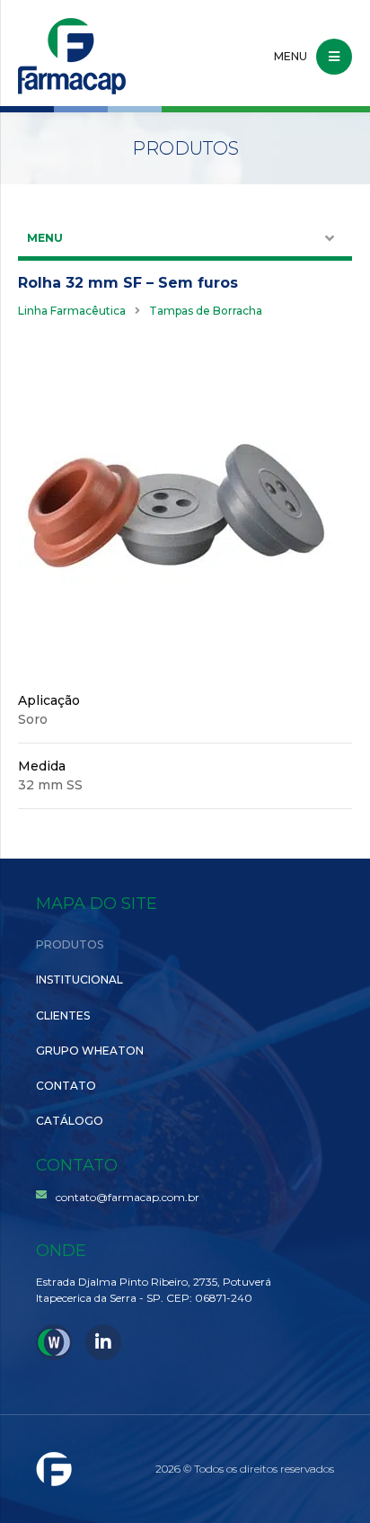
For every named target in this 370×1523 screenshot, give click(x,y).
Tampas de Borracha (205, 311)
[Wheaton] (54, 1342)
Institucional (79, 979)
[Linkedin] (103, 1342)
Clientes (63, 1015)
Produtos (69, 944)
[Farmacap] (72, 56)
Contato (66, 1085)
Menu (45, 238)
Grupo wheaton (90, 1050)
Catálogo (69, 1120)
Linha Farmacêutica (72, 311)
